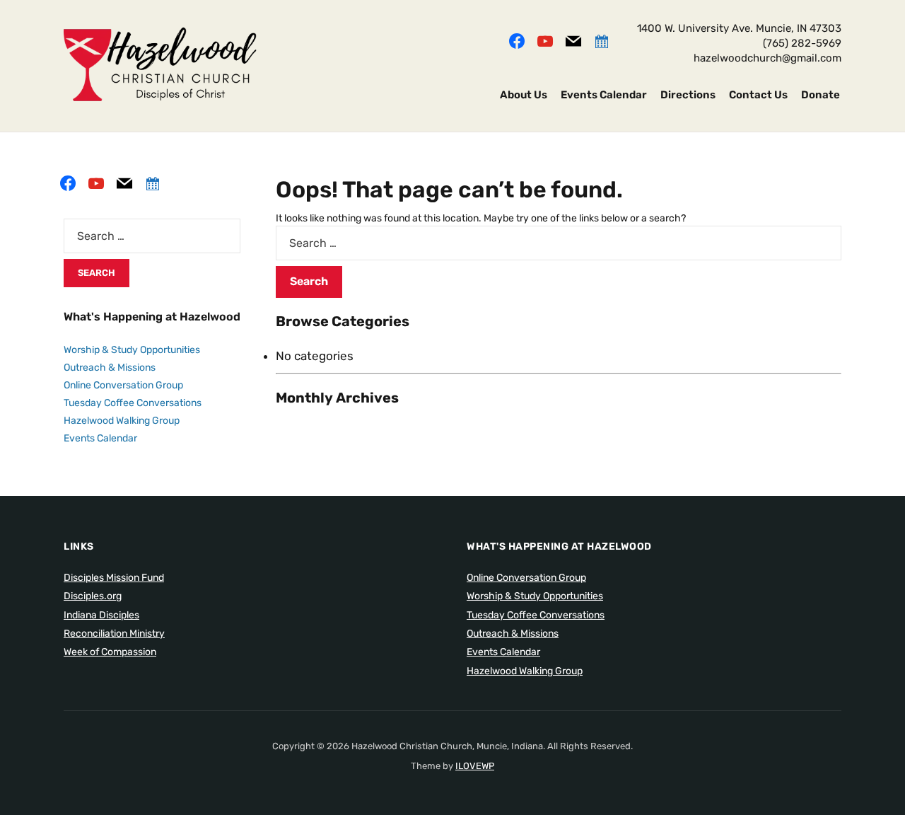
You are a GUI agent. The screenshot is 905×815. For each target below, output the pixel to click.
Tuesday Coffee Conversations (133, 403)
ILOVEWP (474, 766)
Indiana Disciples (101, 615)
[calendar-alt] (601, 39)
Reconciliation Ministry (114, 634)
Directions (688, 94)
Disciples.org (93, 596)
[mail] (573, 39)
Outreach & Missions (110, 368)
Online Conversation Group (123, 385)
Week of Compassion (110, 652)
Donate (820, 94)
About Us (523, 94)
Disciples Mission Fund (114, 578)
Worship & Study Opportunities (132, 350)
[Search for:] (558, 243)
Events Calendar (604, 94)
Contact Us (758, 94)
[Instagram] (545, 39)
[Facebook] (517, 39)
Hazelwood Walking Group (122, 421)
